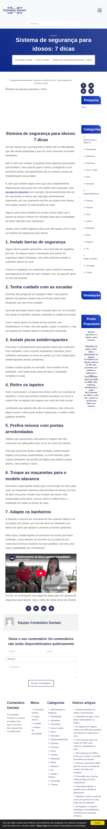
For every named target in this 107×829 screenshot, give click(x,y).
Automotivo (90, 163)
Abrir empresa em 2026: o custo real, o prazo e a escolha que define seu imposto (91, 399)
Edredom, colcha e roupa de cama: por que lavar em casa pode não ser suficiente (87, 799)
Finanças (89, 207)
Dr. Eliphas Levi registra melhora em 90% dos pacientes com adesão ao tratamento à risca (91, 367)
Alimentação (91, 149)
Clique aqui (41, 826)
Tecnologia (90, 266)
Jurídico (89, 221)
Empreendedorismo (91, 194)
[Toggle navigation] (100, 10)
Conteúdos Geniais (38, 711)
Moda (88, 235)
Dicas (88, 177)
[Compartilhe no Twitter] (36, 608)
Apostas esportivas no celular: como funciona (91, 336)
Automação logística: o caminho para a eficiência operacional (84, 789)
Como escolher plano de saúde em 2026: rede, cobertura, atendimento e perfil (91, 383)
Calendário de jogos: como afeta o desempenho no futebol (91, 351)
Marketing (90, 228)
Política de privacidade (37, 730)
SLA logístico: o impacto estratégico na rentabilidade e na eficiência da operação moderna (86, 811)
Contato (37, 723)
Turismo (89, 272)
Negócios (89, 242)
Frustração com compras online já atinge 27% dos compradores (85, 779)
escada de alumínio (17, 192)
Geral (88, 214)
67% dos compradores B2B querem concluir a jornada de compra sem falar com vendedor (86, 768)
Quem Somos (35, 718)
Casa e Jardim (92, 170)
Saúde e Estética (90, 259)
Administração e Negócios (90, 141)
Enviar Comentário (41, 683)
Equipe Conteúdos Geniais (22, 80)
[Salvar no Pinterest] (51, 608)
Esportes (89, 201)
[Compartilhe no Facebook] (28, 608)
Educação (90, 184)
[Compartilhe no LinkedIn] (44, 608)
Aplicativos (90, 156)
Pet (87, 249)
